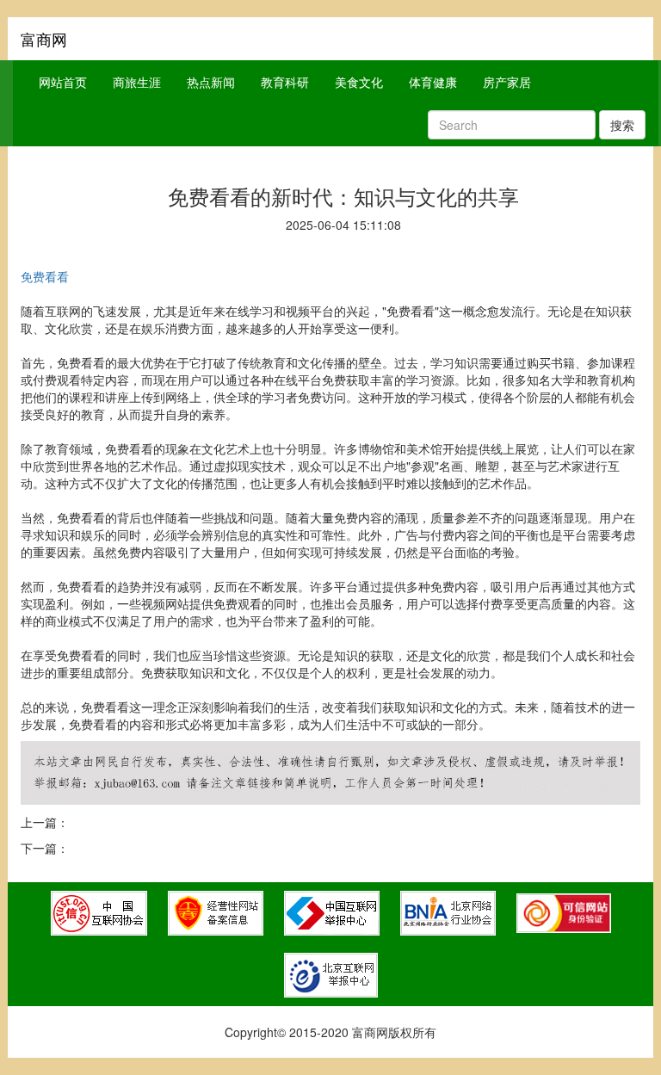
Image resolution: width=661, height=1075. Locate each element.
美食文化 (359, 81)
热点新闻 (211, 81)
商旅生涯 (137, 81)
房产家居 (507, 81)
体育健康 (433, 81)
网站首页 (63, 81)
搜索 (622, 124)
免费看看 (45, 276)
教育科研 (285, 81)
